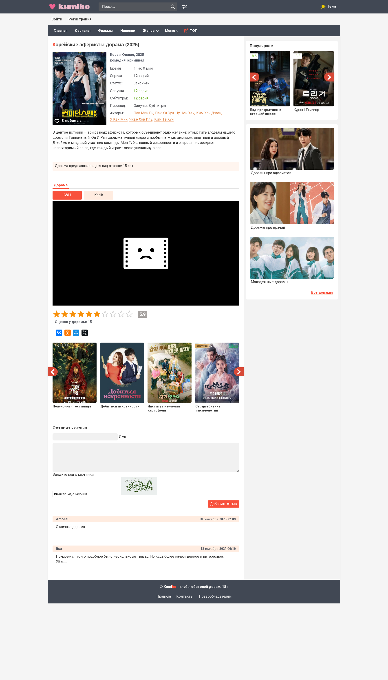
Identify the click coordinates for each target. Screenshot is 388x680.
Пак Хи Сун (164, 113)
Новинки (127, 31)
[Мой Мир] (76, 333)
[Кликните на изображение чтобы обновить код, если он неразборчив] (139, 494)
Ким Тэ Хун (164, 119)
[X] (85, 333)
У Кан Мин (119, 119)
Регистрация (79, 19)
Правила (164, 596)
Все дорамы (322, 292)
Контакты (185, 596)
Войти (56, 19)
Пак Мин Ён (143, 113)
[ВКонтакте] (59, 333)
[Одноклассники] (67, 333)
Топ (193, 31)
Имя (122, 436)
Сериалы (82, 31)
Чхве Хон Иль (140, 119)
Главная (60, 31)
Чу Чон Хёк (185, 113)
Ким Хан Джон (208, 113)
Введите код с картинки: (73, 474)
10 (129, 314)
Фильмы (105, 31)
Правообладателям (215, 596)
